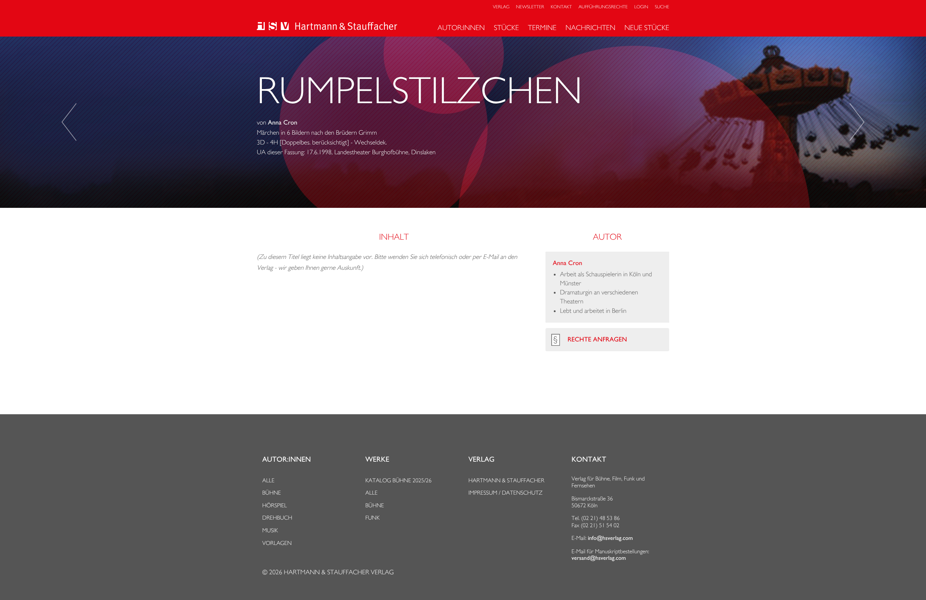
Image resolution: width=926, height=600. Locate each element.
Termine (542, 27)
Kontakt (561, 7)
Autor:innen (461, 27)
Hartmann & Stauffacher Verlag (339, 572)
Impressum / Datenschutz (505, 492)
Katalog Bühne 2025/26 (398, 480)
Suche (662, 7)
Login (641, 7)
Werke (377, 459)
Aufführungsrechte (603, 7)
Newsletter (530, 7)
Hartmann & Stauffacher (506, 480)
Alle (268, 480)
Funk (372, 517)
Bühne (271, 492)
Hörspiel (274, 505)
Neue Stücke (646, 27)
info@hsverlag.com (610, 538)
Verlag (501, 7)
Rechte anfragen (597, 340)
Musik (270, 530)
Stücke (506, 27)
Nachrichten (590, 27)
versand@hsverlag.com (599, 558)
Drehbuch (277, 517)
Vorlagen (277, 543)
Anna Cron (283, 123)
